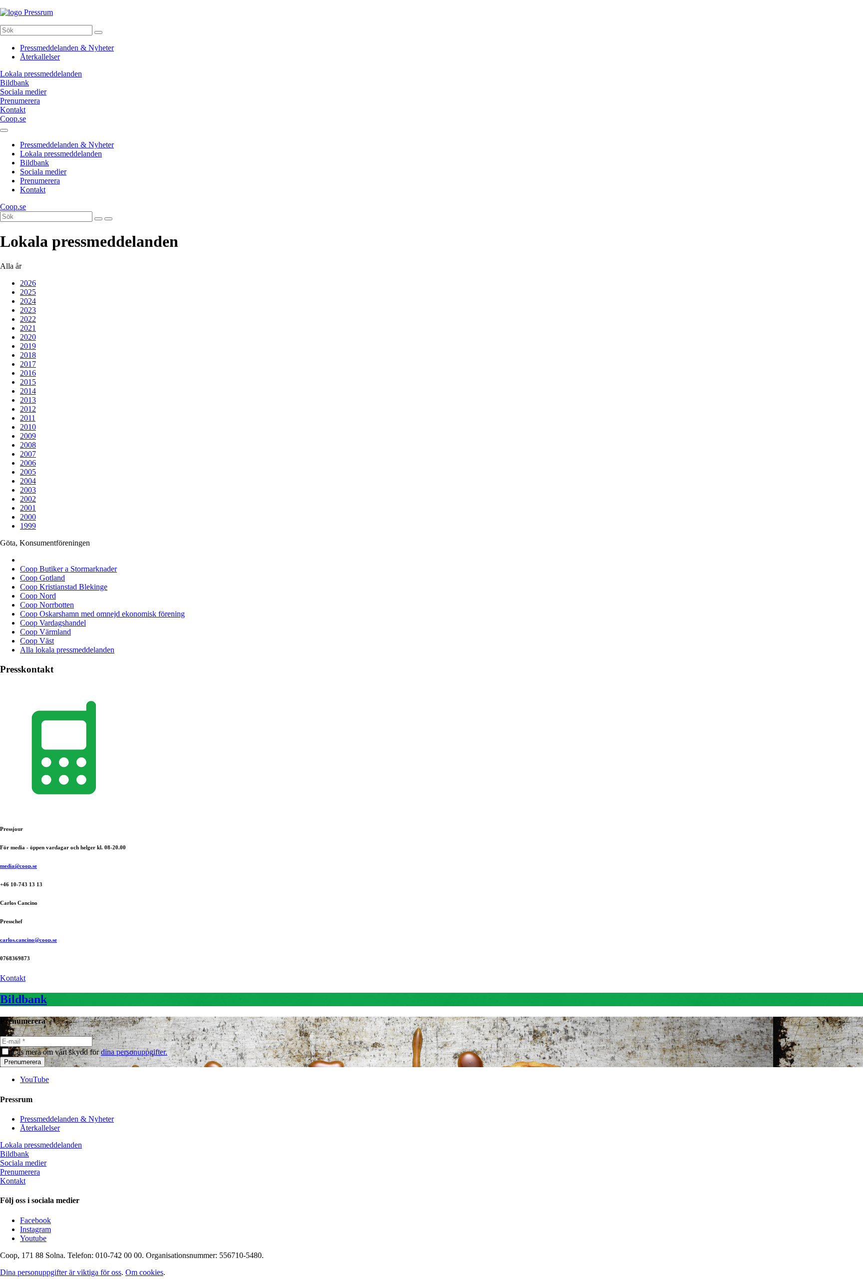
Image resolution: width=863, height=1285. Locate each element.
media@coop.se (18, 866)
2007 (28, 454)
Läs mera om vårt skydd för (89, 1052)
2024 (28, 301)
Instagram (35, 1229)
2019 (28, 346)
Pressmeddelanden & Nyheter (67, 47)
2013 (28, 400)
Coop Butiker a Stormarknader (68, 569)
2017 (28, 364)
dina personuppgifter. (134, 1052)
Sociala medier (43, 171)
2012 (28, 409)
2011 (27, 418)
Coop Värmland (45, 632)
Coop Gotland (42, 578)
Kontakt (32, 189)
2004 (28, 481)
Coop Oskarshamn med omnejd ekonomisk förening (102, 614)
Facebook (35, 1220)
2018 (28, 355)
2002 (28, 499)
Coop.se (13, 118)
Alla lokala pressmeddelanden (67, 649)
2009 (28, 436)
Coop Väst (37, 641)
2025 (28, 292)
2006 (28, 463)
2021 (28, 328)
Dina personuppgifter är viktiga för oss (60, 1272)
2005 (28, 472)
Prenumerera (40, 180)
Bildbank (34, 162)
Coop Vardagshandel (53, 623)
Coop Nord (38, 596)
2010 (28, 427)
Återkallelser (40, 56)
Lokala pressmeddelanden (61, 153)
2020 (28, 337)
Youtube (33, 1238)
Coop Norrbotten (47, 605)
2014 (28, 391)
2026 (28, 283)
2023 (28, 310)
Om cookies (144, 1272)
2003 (28, 490)
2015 (28, 382)
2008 (28, 445)
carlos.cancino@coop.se (28, 940)
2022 (28, 319)
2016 (28, 373)
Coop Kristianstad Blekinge (63, 587)
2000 (28, 517)
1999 (28, 526)
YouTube (34, 1079)
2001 (28, 508)
